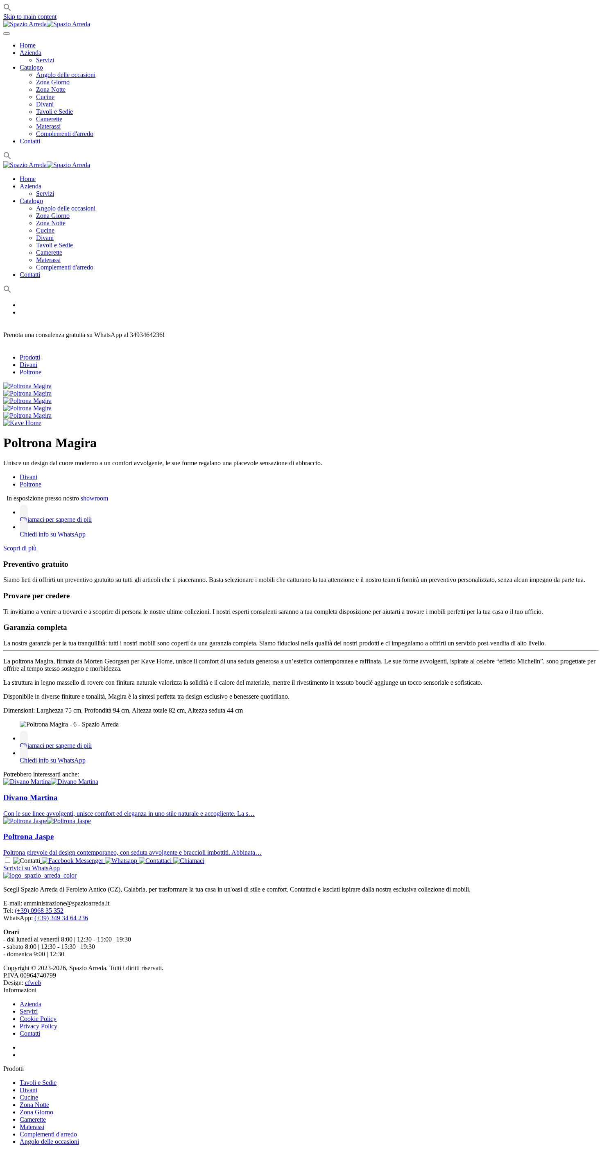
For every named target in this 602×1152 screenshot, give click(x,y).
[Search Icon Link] (7, 157)
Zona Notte (51, 89)
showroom (94, 498)
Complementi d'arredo (64, 133)
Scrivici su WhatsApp (31, 868)
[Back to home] (46, 23)
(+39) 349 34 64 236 (61, 917)
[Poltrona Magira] (27, 385)
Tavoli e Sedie (54, 111)
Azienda (30, 52)
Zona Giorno (53, 82)
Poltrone (30, 372)
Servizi (45, 60)
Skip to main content (30, 16)
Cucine (45, 96)
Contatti (30, 141)
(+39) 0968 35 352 (39, 910)
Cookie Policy (38, 1018)
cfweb (33, 982)
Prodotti (30, 357)
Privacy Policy (38, 1026)
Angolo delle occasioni (65, 74)
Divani (45, 104)
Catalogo (31, 67)
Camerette (49, 118)
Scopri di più (19, 548)
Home (28, 45)
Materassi (48, 126)
